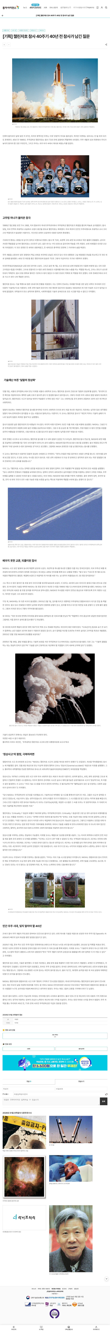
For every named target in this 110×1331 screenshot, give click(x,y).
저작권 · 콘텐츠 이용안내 (44, 1289)
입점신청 (76, 1289)
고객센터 (70, 1289)
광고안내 (64, 1289)
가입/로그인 (90, 7)
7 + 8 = (5, 1094)
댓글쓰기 (81, 1081)
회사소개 (34, 1289)
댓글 (29, 1081)
